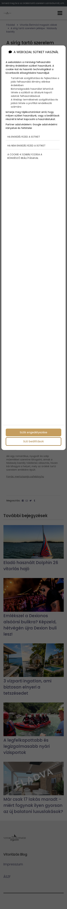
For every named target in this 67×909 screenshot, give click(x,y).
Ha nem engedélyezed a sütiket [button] (26, 145)
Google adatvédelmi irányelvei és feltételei (31, 126)
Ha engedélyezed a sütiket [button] (23, 136)
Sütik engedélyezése (33, 432)
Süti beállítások (33, 441)
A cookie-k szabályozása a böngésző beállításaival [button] (24, 156)
